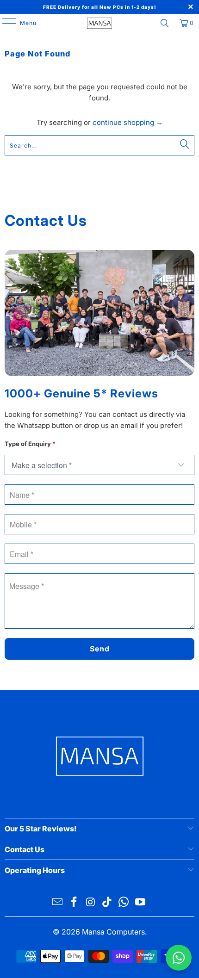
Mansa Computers (113, 931)
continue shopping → (128, 122)
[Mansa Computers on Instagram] (91, 902)
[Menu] (4, 23)
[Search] (165, 23)
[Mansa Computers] (99, 23)
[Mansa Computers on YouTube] (140, 902)
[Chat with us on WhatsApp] (179, 958)
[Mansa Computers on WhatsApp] (124, 902)
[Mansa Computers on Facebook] (74, 902)
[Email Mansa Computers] (58, 902)
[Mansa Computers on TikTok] (107, 902)
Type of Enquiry (30, 443)
